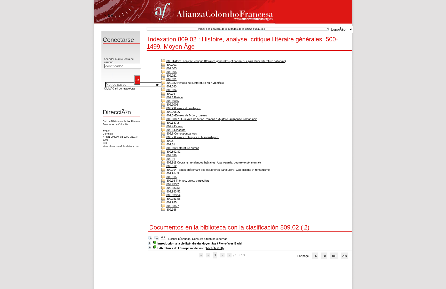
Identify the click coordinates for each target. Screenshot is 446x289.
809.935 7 (172, 206)
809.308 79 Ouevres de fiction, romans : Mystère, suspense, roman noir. (211, 119)
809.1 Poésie (174, 97)
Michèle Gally (215, 248)
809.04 (170, 93)
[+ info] (149, 242)
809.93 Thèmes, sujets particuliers (188, 180)
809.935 (171, 202)
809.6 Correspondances (181, 133)
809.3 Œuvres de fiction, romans (186, 115)
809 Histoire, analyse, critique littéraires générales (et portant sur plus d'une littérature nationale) (226, 61)
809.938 (171, 209)
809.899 (171, 155)
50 (324, 255)
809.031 (171, 79)
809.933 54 (173, 195)
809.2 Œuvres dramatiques (183, 108)
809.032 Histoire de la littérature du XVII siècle (195, 82)
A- (105, 14)
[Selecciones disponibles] (164, 238)
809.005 (171, 71)
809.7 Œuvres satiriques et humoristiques (192, 137)
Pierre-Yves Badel (230, 243)
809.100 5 (172, 100)
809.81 (170, 144)
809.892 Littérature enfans (182, 148)
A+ (113, 15)
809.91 (170, 158)
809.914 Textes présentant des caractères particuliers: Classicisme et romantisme (218, 169)
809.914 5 (172, 173)
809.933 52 (173, 191)
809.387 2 (172, 122)
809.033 (171, 86)
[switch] (157, 84)
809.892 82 (173, 151)
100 (334, 255)
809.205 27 (173, 111)
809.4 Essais (174, 126)
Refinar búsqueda (179, 238)
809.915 (171, 177)
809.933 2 (172, 184)
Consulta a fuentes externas (209, 238)
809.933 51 (173, 187)
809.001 (171, 64)
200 (344, 255)
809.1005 (172, 104)
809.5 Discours (176, 129)
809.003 (171, 68)
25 (315, 255)
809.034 (171, 90)
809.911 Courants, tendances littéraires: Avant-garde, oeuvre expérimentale (213, 162)
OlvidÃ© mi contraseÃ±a (119, 88)
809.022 (171, 75)
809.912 (171, 166)
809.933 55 (173, 198)
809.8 (169, 140)
